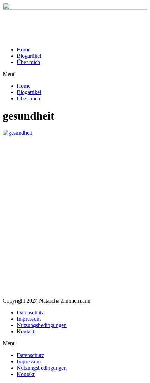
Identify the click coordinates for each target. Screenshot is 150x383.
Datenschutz (30, 312)
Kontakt (26, 331)
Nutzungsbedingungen (42, 325)
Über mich (28, 62)
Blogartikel (29, 56)
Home (23, 49)
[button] (75, 74)
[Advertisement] (75, 217)
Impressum (29, 319)
